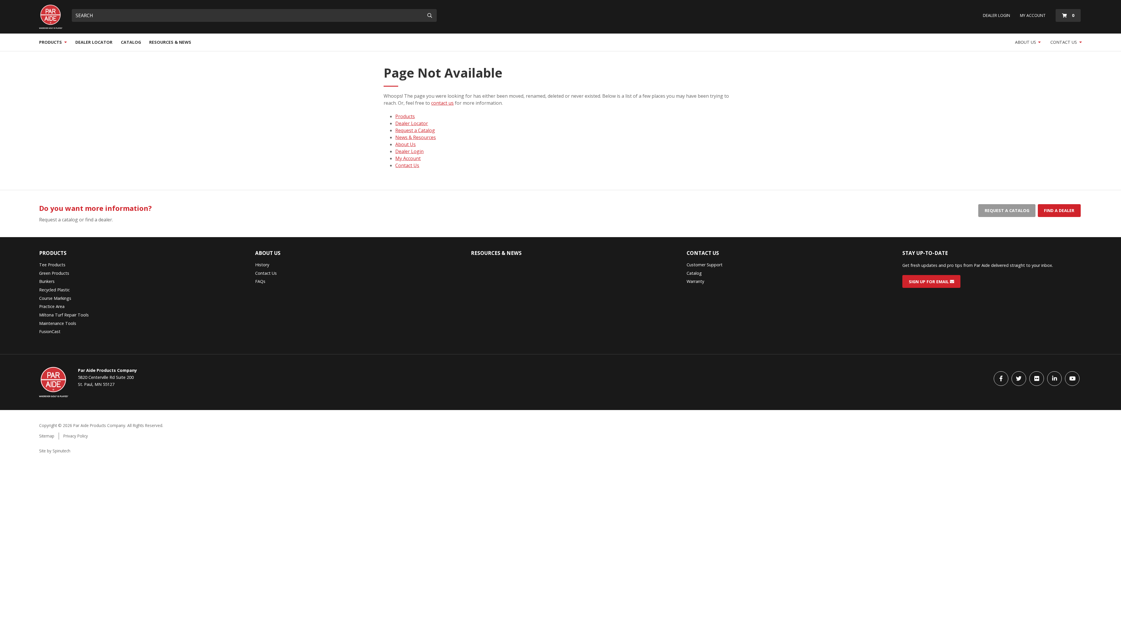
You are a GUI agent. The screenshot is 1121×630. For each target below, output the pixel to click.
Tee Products (52, 264)
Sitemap (46, 436)
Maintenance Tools (57, 323)
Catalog (131, 42)
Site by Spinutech (54, 451)
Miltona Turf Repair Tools (64, 315)
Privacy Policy (75, 436)
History (262, 264)
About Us (1026, 42)
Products (51, 42)
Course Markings (55, 298)
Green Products (54, 273)
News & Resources (415, 137)
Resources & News (170, 42)
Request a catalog (1007, 210)
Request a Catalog (415, 130)
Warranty (695, 281)
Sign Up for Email (929, 281)
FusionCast (49, 331)
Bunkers (47, 281)
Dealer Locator (93, 42)
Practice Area (52, 306)
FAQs (260, 281)
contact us (442, 103)
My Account (1033, 15)
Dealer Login (996, 15)
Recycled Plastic (54, 290)
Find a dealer (1059, 210)
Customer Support (705, 264)
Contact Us (1064, 42)
